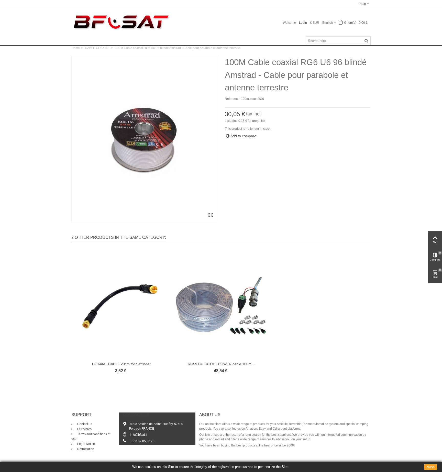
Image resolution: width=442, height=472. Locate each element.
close (430, 467)
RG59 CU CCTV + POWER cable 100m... (221, 364)
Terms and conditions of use (90, 436)
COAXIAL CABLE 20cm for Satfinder (121, 364)
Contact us (84, 424)
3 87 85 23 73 (144, 441)
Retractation (85, 449)
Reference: (232, 99)
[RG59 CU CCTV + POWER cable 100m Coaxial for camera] (221, 305)
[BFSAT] (121, 21)
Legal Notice (85, 444)
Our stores (84, 429)
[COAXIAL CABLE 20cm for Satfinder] (121, 305)
